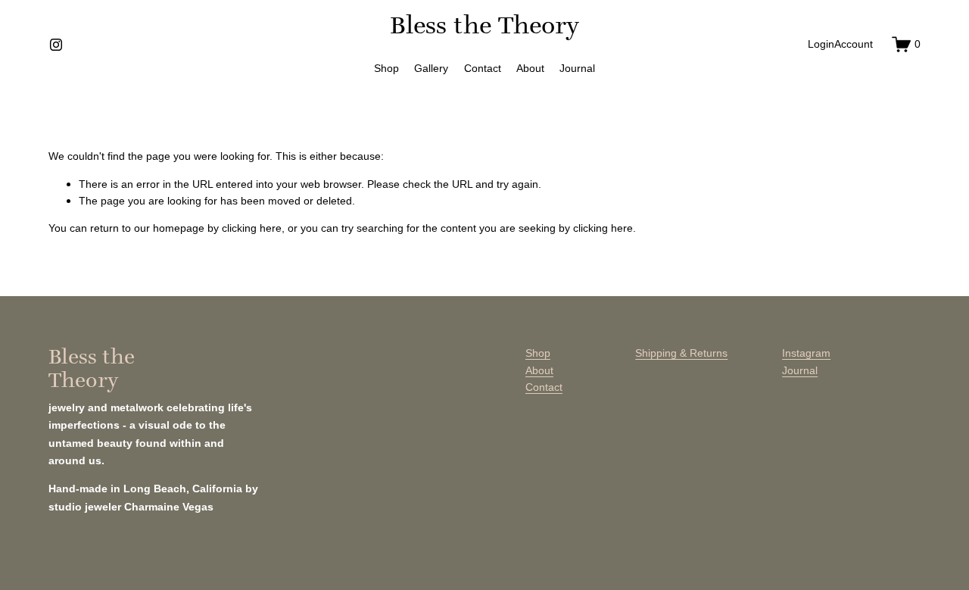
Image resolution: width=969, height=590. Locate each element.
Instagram (806, 353)
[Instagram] (56, 44)
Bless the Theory (484, 25)
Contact (482, 68)
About (530, 68)
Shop (386, 68)
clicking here (252, 228)
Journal (577, 68)
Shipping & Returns (681, 353)
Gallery (431, 68)
